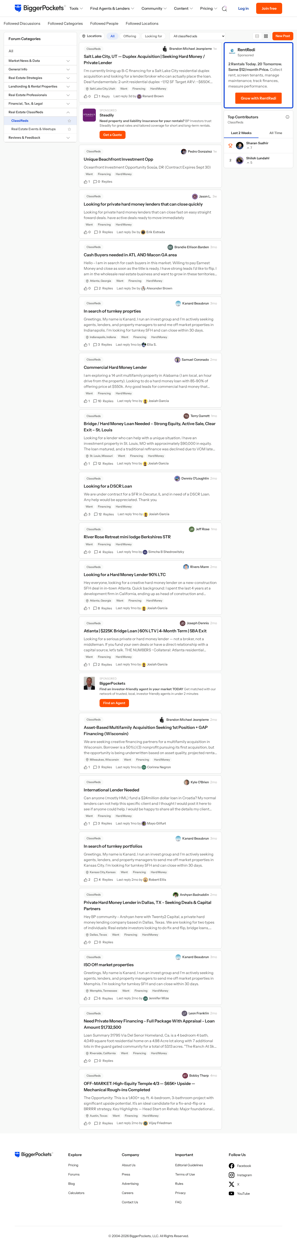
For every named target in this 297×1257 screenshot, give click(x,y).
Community (152, 8)
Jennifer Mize (159, 998)
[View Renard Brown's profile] (139, 96)
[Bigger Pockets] (40, 8)
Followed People (104, 23)
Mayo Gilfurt (156, 823)
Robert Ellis (157, 880)
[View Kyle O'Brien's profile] (186, 782)
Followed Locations (142, 23)
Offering (129, 36)
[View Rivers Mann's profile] (186, 567)
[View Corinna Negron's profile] (144, 767)
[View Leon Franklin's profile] (184, 1013)
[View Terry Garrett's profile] (186, 416)
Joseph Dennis (198, 623)
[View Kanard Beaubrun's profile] (178, 303)
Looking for (153, 36)
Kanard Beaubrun (195, 303)
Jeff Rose (203, 529)
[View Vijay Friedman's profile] (145, 1123)
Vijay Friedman (160, 1123)
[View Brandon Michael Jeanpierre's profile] (165, 49)
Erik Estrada (155, 232)
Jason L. (205, 196)
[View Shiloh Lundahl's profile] (239, 160)
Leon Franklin (199, 1013)
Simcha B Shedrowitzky (166, 552)
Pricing (206, 8)
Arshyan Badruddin (194, 895)
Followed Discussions (22, 23)
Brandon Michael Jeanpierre (190, 49)
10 (105, 401)
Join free (269, 8)
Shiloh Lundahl (257, 158)
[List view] (257, 36)
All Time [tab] (275, 133)
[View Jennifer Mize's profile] (145, 998)
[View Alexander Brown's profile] (143, 288)
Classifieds (19, 121)
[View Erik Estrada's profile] (143, 232)
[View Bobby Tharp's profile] (185, 1075)
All (11, 51)
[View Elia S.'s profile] (144, 344)
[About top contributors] (287, 117)
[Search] (224, 8)
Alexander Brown (159, 288)
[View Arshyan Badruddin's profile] (175, 895)
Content (181, 8)
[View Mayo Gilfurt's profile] (144, 823)
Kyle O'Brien (200, 782)
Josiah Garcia (158, 401)
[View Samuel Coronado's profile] (177, 360)
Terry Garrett (200, 416)
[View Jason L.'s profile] (195, 196)
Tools (73, 8)
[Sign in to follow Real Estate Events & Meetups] (69, 129)
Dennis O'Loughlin (195, 478)
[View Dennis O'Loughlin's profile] (177, 478)
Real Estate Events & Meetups (33, 129)
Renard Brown (153, 96)
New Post (283, 36)
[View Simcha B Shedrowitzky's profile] (145, 552)
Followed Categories (65, 23)
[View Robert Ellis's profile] (145, 880)
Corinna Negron (159, 767)
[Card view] (265, 36)
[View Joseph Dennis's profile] (182, 623)
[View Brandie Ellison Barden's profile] (170, 247)
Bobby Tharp (199, 1075)
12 (105, 463)
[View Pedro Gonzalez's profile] (184, 151)
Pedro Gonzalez (200, 151)
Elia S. (152, 344)
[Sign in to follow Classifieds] (69, 121)
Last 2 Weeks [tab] (241, 133)
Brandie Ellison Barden (191, 247)
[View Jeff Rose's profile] (191, 529)
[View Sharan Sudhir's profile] (239, 145)
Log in (243, 8)
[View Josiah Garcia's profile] (145, 401)
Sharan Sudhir (257, 143)
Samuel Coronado (195, 359)
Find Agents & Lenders (110, 8)
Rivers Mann (199, 567)
